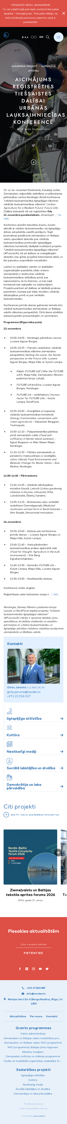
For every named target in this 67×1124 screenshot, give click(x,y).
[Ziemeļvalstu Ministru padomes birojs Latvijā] (6, 35)
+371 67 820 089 (35, 988)
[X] (47, 969)
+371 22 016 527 (19, 696)
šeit (56, 594)
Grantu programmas (33, 1028)
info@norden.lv (36, 993)
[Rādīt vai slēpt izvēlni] (58, 37)
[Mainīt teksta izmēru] (25, 37)
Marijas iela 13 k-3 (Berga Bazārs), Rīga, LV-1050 (35, 1001)
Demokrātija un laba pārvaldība (33, 1093)
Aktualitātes (18, 1016)
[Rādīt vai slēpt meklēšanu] (47, 37)
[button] (58, 852)
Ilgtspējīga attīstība (33, 1075)
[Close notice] (63, 13)
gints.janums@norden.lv (24, 692)
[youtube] (40, 969)
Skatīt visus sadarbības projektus (35, 815)
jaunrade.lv (39, 1116)
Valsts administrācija (32, 1033)
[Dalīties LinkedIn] (50, 146)
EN (41, 37)
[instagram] (33, 969)
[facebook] (20, 969)
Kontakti (52, 1016)
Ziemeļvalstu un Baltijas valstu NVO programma (33, 1042)
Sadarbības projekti (24, 66)
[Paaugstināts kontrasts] (34, 37)
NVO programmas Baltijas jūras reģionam (33, 1047)
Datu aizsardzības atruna (33, 1108)
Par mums (36, 1016)
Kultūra (32, 1080)
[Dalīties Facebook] (17, 146)
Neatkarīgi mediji (33, 1084)
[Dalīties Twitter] (34, 146)
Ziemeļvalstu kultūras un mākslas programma (33, 1056)
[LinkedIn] (27, 969)
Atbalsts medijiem (33, 1051)
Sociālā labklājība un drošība (33, 1089)
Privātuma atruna (33, 1104)
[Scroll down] (33, 162)
